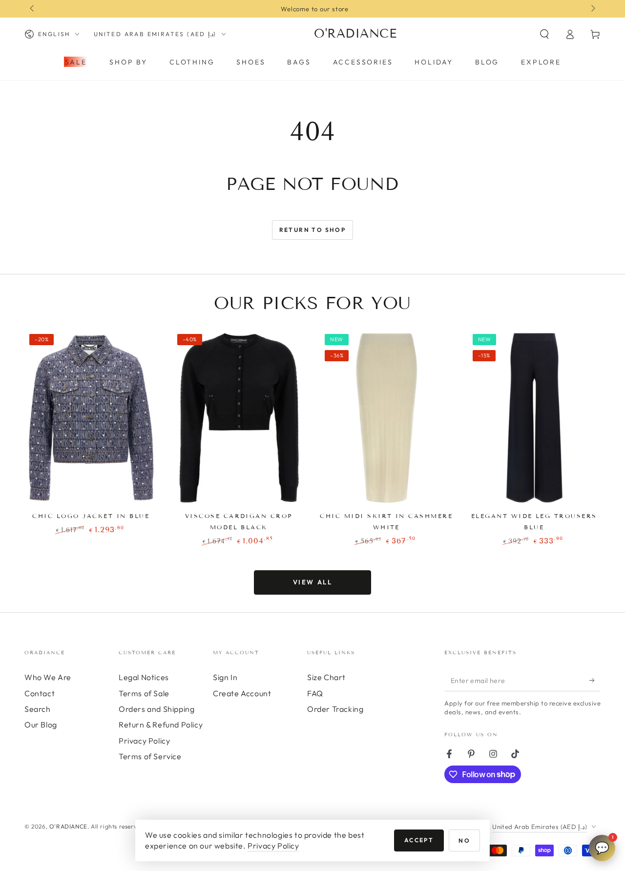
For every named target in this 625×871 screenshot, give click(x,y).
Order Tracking (335, 709)
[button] (544, 34)
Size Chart (326, 677)
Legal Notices (144, 677)
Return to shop (312, 229)
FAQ (315, 693)
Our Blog (40, 724)
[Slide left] (32, 9)
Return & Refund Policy (161, 724)
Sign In (225, 677)
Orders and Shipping (156, 709)
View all (313, 582)
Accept (419, 840)
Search (37, 709)
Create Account (242, 693)
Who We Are (47, 677)
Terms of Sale (144, 693)
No (464, 840)
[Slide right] (592, 9)
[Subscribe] (595, 680)
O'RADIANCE (68, 826)
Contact (39, 693)
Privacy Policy (144, 741)
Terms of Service (150, 756)
